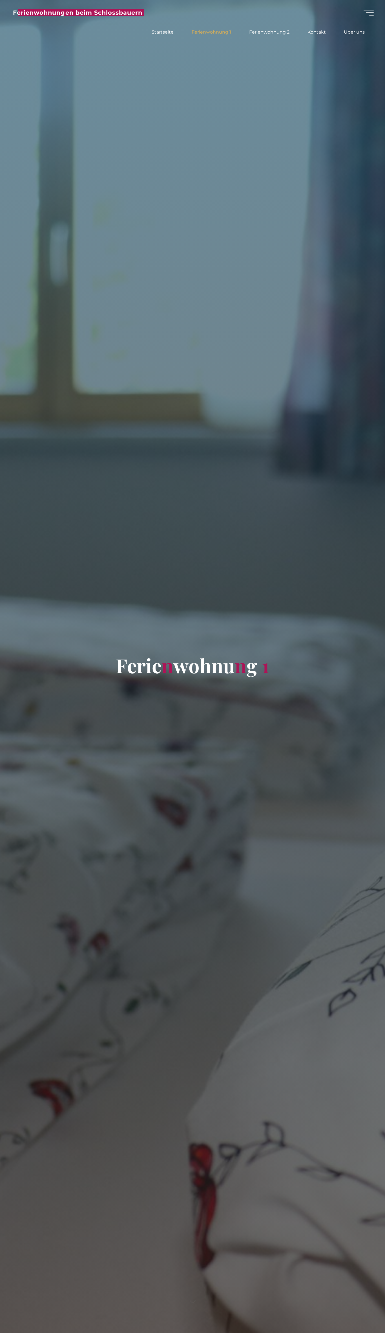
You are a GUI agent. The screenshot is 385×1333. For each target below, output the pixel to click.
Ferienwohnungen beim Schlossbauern (77, 12)
